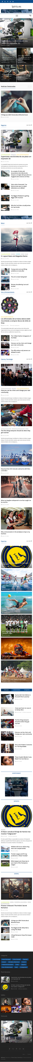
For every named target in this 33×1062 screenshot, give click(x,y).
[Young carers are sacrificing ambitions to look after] (5, 271)
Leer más (28, 125)
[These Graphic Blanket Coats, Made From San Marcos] (7, 757)
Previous (29, 87)
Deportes (3, 829)
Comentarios (16, 690)
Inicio (24, 1054)
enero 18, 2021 (18, 712)
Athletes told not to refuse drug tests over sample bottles (15, 586)
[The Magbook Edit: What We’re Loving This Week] (16, 102)
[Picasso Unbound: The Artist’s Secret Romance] (16, 889)
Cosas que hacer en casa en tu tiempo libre (23, 709)
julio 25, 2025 (6, 566)
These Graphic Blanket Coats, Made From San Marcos (23, 758)
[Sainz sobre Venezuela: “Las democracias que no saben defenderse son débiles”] (5, 187)
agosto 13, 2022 (5, 325)
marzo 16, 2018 (5, 45)
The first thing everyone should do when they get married (22, 721)
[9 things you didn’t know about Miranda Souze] (5, 923)
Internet (18, 253)
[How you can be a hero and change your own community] (5, 345)
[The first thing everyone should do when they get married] (16, 415)
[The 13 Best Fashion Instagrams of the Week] (5, 338)
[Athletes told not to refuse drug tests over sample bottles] (16, 580)
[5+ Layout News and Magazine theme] (16, 240)
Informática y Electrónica (20, 901)
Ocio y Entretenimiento (21, 38)
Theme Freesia (14, 1057)
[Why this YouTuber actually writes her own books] (5, 208)
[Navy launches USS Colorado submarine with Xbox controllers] (16, 455)
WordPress (20, 1057)
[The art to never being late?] (5, 279)
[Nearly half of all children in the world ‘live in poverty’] (7, 695)
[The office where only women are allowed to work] (5, 353)
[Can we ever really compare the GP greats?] (16, 649)
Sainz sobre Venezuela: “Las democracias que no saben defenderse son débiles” (19, 186)
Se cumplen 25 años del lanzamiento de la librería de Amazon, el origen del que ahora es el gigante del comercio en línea (21, 173)
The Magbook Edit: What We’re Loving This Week (15, 115)
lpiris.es (16, 6)
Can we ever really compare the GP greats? (13, 656)
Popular (6, 690)
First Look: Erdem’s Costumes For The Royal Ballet (23, 745)
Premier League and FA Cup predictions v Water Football (14, 609)
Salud (26, 253)
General (4, 110)
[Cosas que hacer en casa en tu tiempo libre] (7, 708)
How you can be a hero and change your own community (21, 344)
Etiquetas (27, 690)
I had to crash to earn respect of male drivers (14, 679)
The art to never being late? (19, 277)
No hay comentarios (15, 325)
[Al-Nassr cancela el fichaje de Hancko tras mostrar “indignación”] (16, 557)
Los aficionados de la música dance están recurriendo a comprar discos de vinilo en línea (15, 321)
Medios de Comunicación (18, 428)
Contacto (29, 1054)
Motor (22, 253)
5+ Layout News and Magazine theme (14, 256)
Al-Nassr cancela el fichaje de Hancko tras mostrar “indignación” (15, 563)
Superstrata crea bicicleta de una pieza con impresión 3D (14, 42)
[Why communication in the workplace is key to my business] (16, 518)
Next (31, 87)
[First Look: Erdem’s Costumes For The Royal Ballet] (7, 744)
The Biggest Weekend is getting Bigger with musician (8, 76)
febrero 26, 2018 (19, 699)
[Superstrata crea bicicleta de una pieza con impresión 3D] (16, 141)
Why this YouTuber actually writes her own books (24, 76)
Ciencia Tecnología (6, 388)
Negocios (13, 38)
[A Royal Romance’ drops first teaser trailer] (5, 937)
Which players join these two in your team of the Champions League (20, 863)
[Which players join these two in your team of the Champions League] (16, 626)
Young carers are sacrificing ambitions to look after (19, 270)
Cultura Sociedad (6, 38)
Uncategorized (23, 967)
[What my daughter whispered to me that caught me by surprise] (16, 487)
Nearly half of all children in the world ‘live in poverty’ (23, 696)
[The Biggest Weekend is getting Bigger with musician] (5, 198)
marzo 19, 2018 (5, 117)
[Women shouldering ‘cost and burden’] (5, 287)
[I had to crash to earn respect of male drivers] (16, 671)
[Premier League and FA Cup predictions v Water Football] (16, 603)
